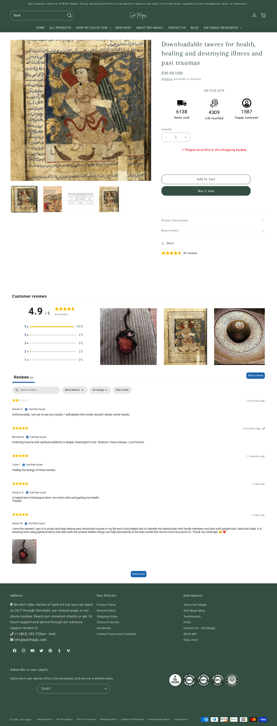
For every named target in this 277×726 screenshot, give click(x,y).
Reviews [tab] (23, 377)
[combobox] (42, 15)
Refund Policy (106, 610)
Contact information (132, 719)
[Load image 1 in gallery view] (24, 199)
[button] (93, 27)
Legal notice (181, 719)
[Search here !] (69, 15)
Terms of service (86, 719)
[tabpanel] (138, 483)
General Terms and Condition (116, 634)
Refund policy (45, 719)
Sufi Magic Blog (194, 610)
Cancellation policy (159, 719)
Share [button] (170, 243)
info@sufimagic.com (30, 640)
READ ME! (190, 634)
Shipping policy (108, 719)
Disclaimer (104, 628)
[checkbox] (122, 390)
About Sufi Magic (195, 604)
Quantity (166, 129)
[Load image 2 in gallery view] (52, 199)
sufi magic (26, 719)
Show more (138, 574)
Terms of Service (108, 622)
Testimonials (192, 616)
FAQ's (187, 622)
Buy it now (206, 191)
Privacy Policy (106, 604)
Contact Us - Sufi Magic (200, 628)
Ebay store (191, 639)
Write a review (255, 375)
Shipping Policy (107, 616)
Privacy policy (65, 719)
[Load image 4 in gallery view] (109, 199)
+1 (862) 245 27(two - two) (35, 634)
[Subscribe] (105, 688)
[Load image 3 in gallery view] (81, 199)
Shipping (166, 79)
